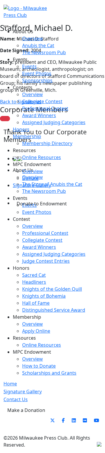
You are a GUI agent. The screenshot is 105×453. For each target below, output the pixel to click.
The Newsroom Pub (44, 52)
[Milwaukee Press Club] (28, 12)
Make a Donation (26, 410)
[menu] (6, 26)
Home (10, 383)
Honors (21, 129)
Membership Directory (47, 143)
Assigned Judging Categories (53, 122)
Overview (32, 38)
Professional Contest (45, 108)
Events (29, 66)
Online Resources (41, 157)
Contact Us (16, 399)
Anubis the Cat (38, 45)
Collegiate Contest (42, 101)
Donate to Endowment (42, 203)
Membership (27, 136)
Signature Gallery (32, 185)
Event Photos (36, 73)
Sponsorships (37, 80)
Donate (30, 178)
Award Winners (39, 115)
